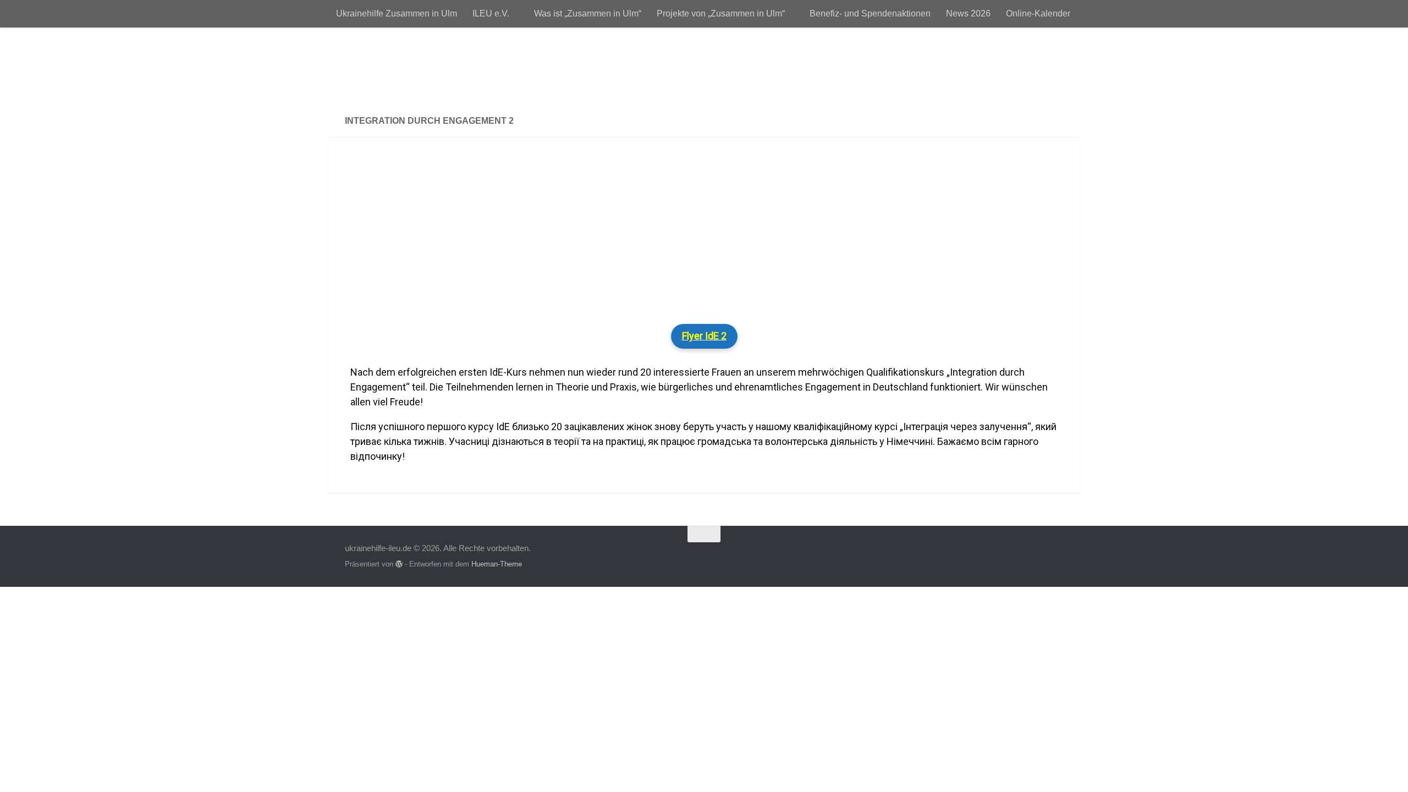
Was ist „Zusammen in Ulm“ (587, 13)
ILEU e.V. (490, 13)
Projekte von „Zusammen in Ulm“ (721, 13)
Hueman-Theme (496, 564)
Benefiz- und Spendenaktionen (870, 13)
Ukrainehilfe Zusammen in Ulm (396, 13)
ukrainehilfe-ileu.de (448, 66)
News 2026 (968, 13)
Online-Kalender (1038, 13)
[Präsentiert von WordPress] (399, 564)
